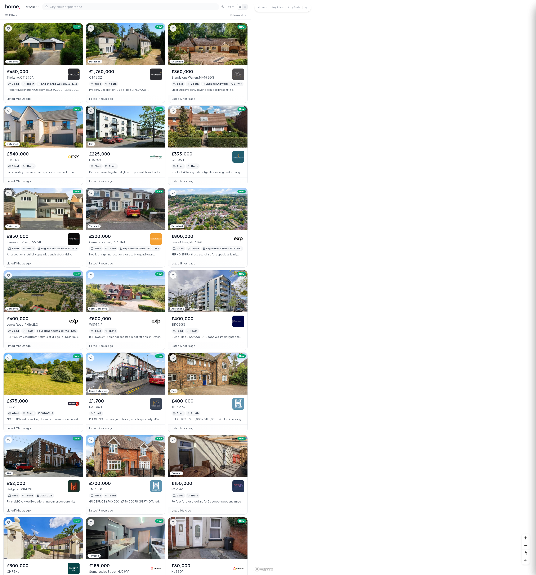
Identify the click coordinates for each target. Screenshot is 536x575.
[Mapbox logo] (264, 569)
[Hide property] (17, 28)
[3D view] (526, 560)
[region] (393, 287)
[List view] (244, 6)
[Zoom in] (526, 538)
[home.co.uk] (13, 6)
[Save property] (8, 28)
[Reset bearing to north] (526, 553)
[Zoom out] (526, 545)
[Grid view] (239, 6)
